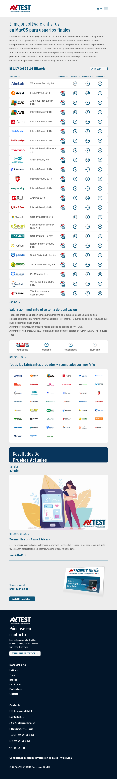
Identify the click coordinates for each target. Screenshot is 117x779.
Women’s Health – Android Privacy (29, 539)
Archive (13, 302)
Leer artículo (17, 555)
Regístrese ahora (21, 598)
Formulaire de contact (23, 653)
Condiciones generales (22, 758)
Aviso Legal (66, 758)
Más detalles (16, 357)
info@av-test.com (24, 729)
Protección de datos (47, 758)
